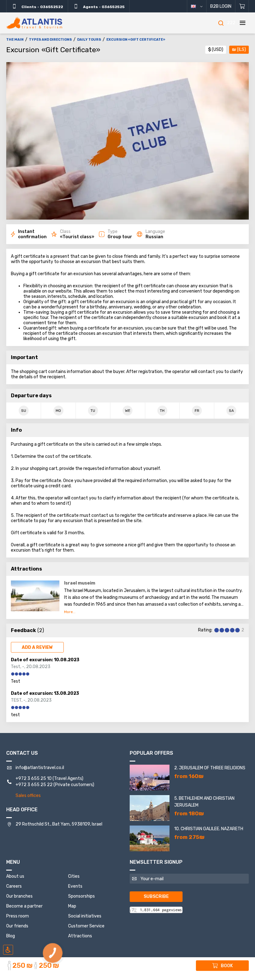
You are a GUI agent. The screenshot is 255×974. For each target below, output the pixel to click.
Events (75, 886)
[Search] (221, 23)
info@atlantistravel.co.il (40, 767)
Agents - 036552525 (103, 7)
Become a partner (24, 906)
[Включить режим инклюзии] (8, 950)
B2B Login (220, 6)
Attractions (80, 936)
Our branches (19, 896)
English (199, 6)
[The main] (34, 23)
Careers (14, 886)
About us (15, 876)
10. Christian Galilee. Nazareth (208, 828)
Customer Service (86, 926)
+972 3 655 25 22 (34, 784)
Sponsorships (81, 896)
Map (72, 906)
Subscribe (156, 896)
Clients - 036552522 (42, 7)
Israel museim (79, 583)
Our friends (17, 926)
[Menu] (242, 23)
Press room (17, 916)
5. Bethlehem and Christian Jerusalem (204, 802)
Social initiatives (84, 916)
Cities (74, 876)
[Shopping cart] (242, 6)
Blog (10, 936)
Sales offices (28, 795)
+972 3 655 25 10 (34, 778)
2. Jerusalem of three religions (209, 768)
